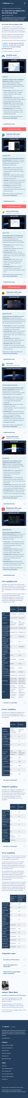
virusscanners (12, 998)
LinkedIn (16, 1010)
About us (4, 1065)
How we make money (7, 1073)
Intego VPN (5, 939)
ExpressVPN (5, 915)
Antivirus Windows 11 (7, 1048)
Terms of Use (20, 1087)
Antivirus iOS (5, 1056)
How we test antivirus (7, 1068)
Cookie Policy (12, 1087)
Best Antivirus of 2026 (7, 1045)
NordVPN (4, 907)
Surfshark (4, 928)
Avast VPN (4, 943)
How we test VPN (6, 1071)
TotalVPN (4, 936)
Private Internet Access (4, 920)
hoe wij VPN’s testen (14, 19)
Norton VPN (5, 904)
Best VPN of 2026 (6, 1058)
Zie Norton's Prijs (14, 287)
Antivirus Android (6, 1053)
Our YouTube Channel (7, 1076)
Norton (10, 1004)
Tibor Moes (6, 17)
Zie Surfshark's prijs (14, 206)
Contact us (4, 1079)
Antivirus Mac (5, 1050)
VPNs (21, 998)
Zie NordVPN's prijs (14, 129)
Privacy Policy (5, 1087)
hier (21, 1010)
